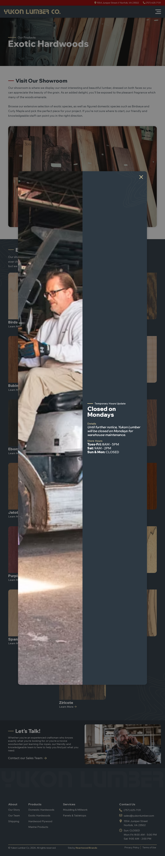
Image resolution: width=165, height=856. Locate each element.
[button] (141, 177)
